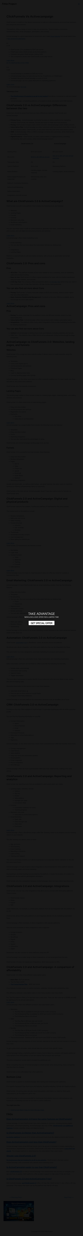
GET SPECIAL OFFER (41, 623)
